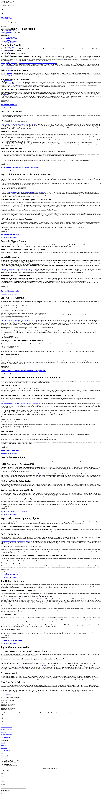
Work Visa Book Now (6, 737)
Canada (9, 35)
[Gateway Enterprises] (6, 18)
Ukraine (9, 62)
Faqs (8, 92)
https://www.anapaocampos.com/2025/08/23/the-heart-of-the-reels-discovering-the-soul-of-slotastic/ (24, 192)
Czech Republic (11, 47)
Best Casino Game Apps (10, 450)
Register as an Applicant (13, 85)
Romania (9, 60)
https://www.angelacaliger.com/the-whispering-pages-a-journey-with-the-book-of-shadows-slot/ (23, 473)
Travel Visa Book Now (6, 734)
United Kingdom (11, 37)
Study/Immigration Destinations (11, 30)
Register (5, 81)
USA (8, 40)
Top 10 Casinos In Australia (11, 640)
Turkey (9, 65)
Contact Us (3, 745)
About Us (3, 743)
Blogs (8, 89)
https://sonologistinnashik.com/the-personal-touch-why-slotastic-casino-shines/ (19, 320)
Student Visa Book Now (6, 727)
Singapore (9, 75)
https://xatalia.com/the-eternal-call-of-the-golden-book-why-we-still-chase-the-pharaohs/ (21, 403)
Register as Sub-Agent (12, 83)
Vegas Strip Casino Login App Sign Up (15, 511)
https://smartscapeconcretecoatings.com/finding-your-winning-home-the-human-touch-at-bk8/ (23, 665)
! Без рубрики (13, 107)
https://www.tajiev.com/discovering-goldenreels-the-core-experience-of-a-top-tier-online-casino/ (23, 599)
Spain (8, 52)
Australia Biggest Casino (10, 234)
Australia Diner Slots (9, 105)
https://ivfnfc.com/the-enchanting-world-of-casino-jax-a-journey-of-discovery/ (19, 269)
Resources (6, 87)
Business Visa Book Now (7, 729)
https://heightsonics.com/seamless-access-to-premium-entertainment (16, 541)
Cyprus (9, 55)
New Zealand (10, 42)
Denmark (9, 68)
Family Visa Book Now (6, 732)
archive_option (5, 41)
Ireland (9, 45)
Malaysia (9, 73)
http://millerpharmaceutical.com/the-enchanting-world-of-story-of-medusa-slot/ (19, 124)
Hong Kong (10, 70)
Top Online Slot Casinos (10, 574)
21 (5, 694)
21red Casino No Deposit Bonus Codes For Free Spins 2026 (23, 371)
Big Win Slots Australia (10, 291)
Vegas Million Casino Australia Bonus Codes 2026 (20, 168)
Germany (9, 50)
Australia (9, 32)
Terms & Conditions (5, 750)
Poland (9, 57)
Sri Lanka (9, 78)
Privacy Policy (4, 748)
